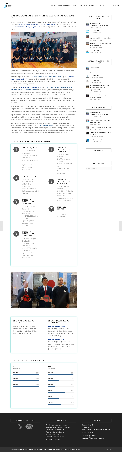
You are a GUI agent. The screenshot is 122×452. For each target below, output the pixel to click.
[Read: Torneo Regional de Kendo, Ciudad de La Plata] (87, 133)
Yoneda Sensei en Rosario (97, 140)
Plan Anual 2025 (94, 31)
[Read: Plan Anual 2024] (87, 51)
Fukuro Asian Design (46, 125)
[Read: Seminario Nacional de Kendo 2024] (87, 128)
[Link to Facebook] (110, 5)
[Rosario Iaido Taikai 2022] (120, 226)
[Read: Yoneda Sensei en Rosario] (87, 140)
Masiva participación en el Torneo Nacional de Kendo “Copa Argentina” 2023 (100, 88)
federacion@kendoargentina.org (93, 438)
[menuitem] (53, 5)
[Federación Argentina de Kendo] (7, 5)
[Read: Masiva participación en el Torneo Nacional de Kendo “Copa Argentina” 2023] (87, 86)
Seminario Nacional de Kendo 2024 (100, 127)
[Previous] (14, 50)
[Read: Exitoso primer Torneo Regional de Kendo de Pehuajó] (87, 95)
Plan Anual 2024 (94, 50)
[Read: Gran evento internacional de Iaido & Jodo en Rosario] (87, 44)
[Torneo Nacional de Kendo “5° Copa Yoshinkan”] (1, 226)
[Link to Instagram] (113, 5)
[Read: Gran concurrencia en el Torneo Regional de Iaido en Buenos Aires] (87, 36)
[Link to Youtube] (118, 5)
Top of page (57, 447)
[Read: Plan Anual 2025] (87, 31)
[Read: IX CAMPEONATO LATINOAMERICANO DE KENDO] (87, 24)
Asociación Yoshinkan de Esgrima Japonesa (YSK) (46, 77)
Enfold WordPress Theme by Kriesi (71, 449)
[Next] (72, 50)
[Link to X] (115, 5)
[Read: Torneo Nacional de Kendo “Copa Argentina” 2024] (87, 120)
